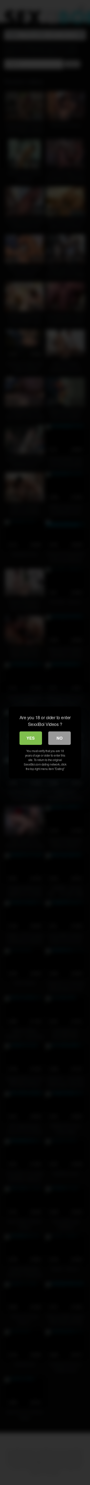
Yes (30, 738)
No (59, 738)
